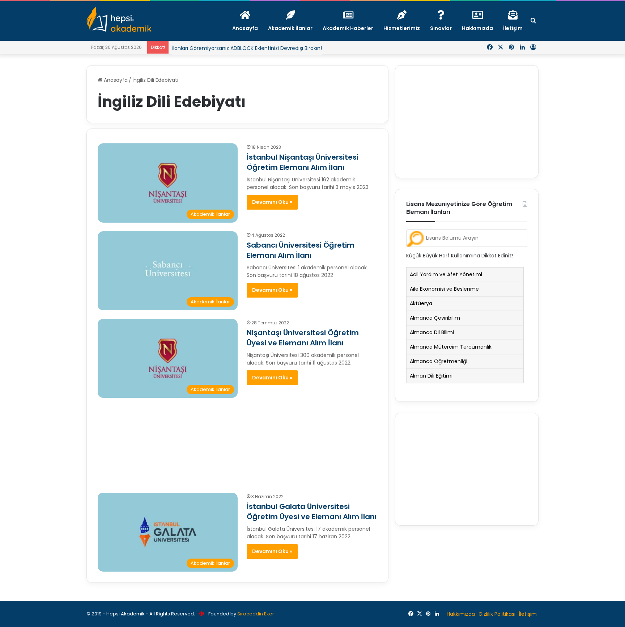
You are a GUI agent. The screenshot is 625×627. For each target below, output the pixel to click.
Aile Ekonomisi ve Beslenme (444, 289)
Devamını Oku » (272, 202)
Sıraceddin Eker (255, 613)
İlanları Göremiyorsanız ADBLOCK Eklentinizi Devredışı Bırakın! (247, 48)
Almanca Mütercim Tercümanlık (451, 346)
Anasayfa (115, 80)
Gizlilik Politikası (497, 614)
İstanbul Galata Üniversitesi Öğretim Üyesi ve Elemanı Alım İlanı (312, 511)
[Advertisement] (237, 442)
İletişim (528, 614)
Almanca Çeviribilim (435, 317)
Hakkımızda (461, 614)
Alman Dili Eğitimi (431, 375)
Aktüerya (421, 303)
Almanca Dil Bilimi (432, 332)
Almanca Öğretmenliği (438, 361)
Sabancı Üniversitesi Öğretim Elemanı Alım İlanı (300, 250)
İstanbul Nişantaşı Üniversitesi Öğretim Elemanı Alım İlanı (302, 162)
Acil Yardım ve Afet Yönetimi (446, 274)
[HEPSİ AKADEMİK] (119, 19)
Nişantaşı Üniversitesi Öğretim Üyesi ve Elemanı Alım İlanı (303, 338)
